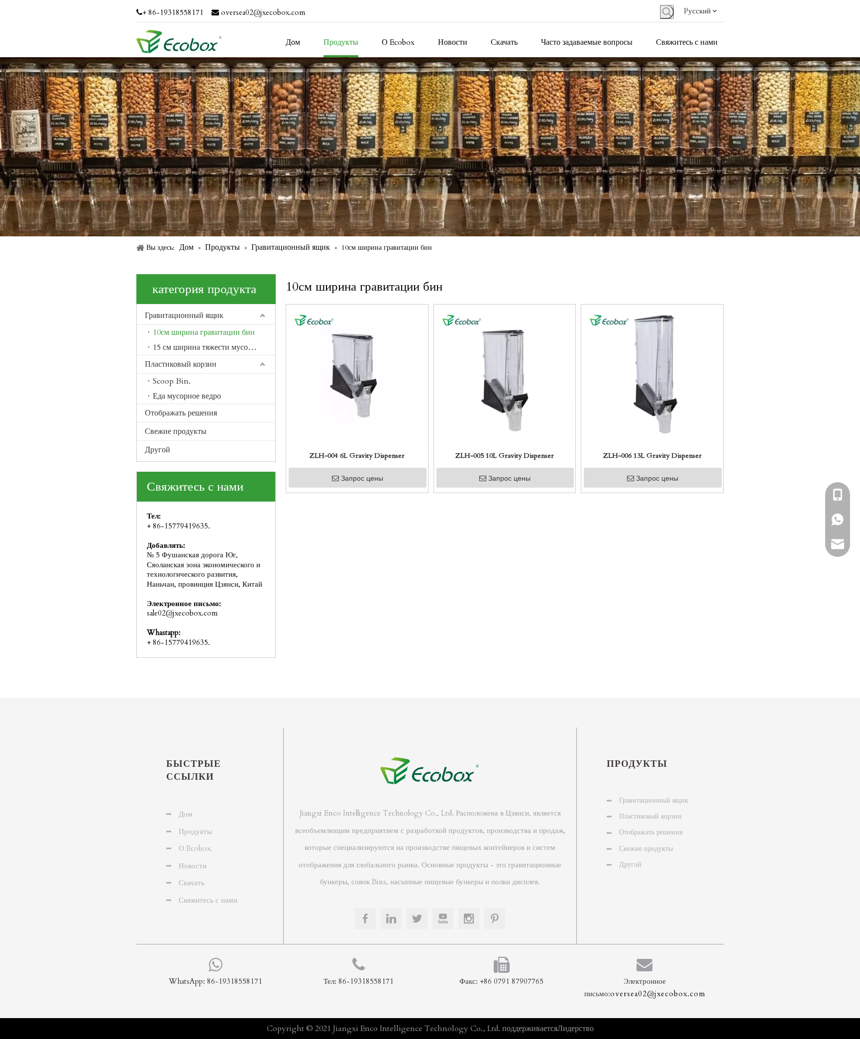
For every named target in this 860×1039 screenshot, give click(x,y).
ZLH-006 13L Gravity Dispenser (652, 455)
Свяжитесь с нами (208, 900)
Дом (186, 814)
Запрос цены (362, 478)
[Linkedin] (391, 918)
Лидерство (575, 1028)
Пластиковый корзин (180, 364)
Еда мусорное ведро (187, 396)
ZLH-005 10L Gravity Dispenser (504, 455)
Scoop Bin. (172, 381)
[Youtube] (442, 918)
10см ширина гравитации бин (204, 332)
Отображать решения (181, 413)
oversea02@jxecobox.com (263, 12)
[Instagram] (468, 918)
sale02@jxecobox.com (182, 613)
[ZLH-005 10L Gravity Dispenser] (504, 374)
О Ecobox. (196, 848)
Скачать (192, 883)
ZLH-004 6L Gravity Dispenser (357, 455)
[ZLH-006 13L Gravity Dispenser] (652, 374)
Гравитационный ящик (184, 315)
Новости (193, 866)
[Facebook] (365, 918)
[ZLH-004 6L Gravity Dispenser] (357, 374)
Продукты (195, 831)
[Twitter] (417, 918)
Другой (157, 449)
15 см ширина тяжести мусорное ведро (214, 347)
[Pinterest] (494, 918)
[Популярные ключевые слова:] (667, 12)
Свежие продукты (176, 431)
